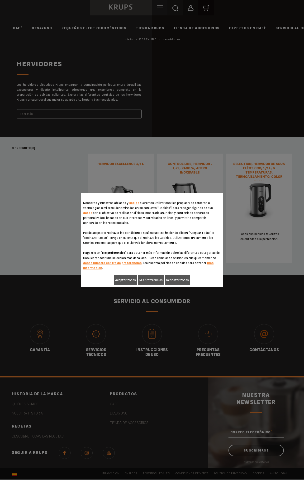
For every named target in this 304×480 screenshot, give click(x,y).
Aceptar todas (125, 280)
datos (87, 213)
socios (134, 203)
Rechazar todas (177, 280)
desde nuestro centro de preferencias (112, 263)
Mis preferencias (151, 280)
